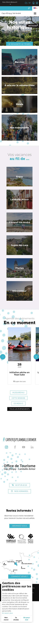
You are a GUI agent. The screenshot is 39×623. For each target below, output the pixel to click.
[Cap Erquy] (19, 467)
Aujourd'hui (18, 392)
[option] (19, 31)
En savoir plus (7, 613)
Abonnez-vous (19, 526)
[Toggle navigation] (35, 13)
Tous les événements (20, 409)
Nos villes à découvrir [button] (9, 2)
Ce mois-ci (18, 403)
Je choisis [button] (16, 619)
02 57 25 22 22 (21, 485)
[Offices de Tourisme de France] (30, 538)
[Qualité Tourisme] (22, 538)
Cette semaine (18, 398)
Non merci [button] (6, 619)
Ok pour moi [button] (26, 619)
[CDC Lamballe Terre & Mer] (11, 538)
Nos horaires (21, 491)
